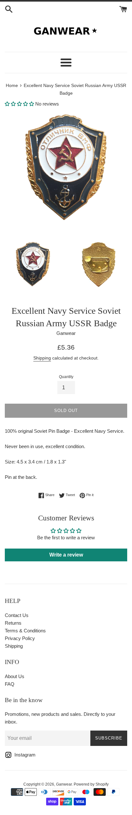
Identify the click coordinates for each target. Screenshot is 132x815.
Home (12, 85)
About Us (14, 676)
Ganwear (64, 784)
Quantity (66, 377)
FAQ (9, 684)
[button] (19, 104)
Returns (13, 623)
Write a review (66, 555)
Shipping (42, 357)
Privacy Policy (20, 638)
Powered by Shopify (91, 784)
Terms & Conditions (25, 630)
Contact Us (17, 615)
